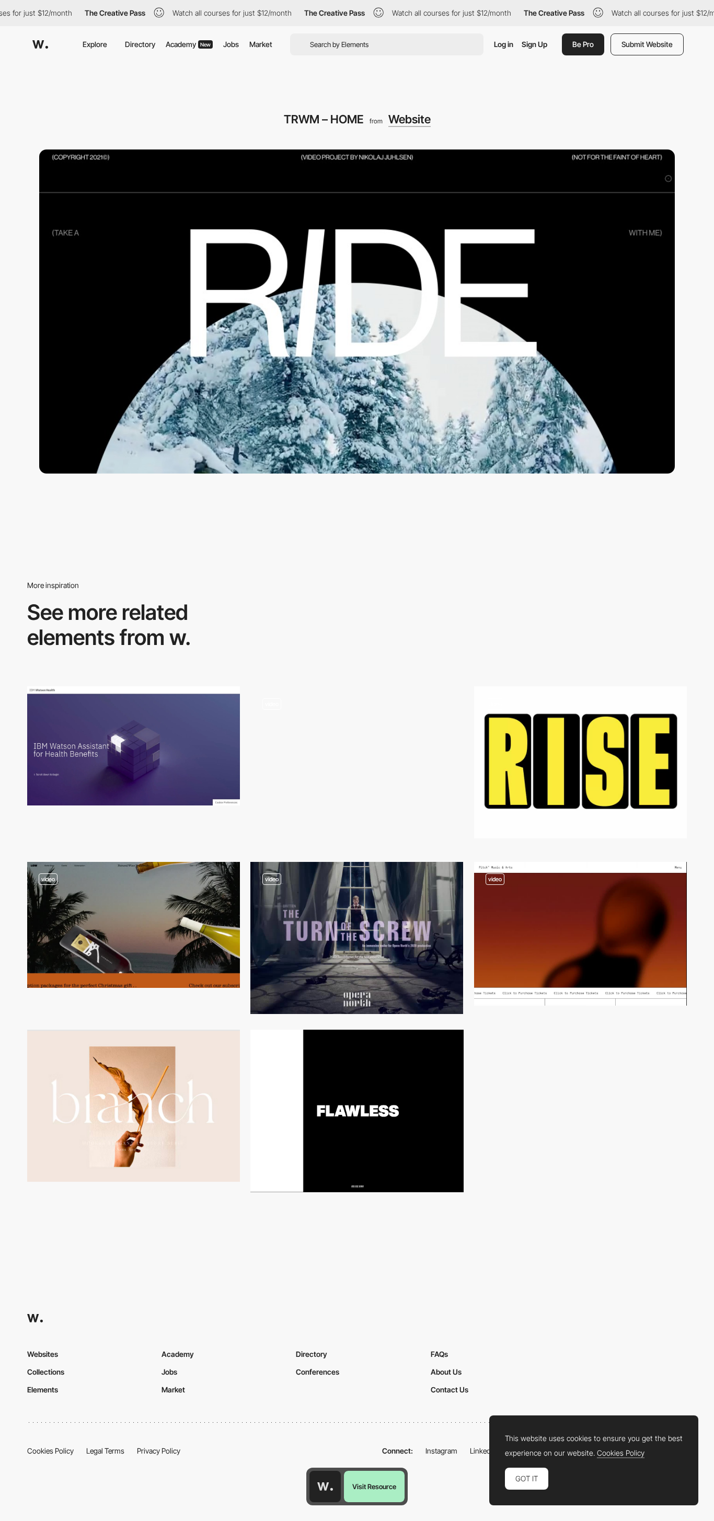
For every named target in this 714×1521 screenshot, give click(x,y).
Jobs (231, 44)
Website (409, 119)
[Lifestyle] (356, 766)
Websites (42, 1354)
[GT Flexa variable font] (580, 762)
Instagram (441, 1450)
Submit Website (647, 44)
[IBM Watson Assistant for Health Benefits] (133, 745)
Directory (140, 44)
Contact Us (449, 1389)
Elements (42, 1389)
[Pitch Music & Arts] (580, 934)
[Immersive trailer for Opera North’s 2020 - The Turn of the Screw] (356, 938)
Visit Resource (374, 1486)
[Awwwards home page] (325, 1486)
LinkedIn (483, 1450)
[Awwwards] (40, 44)
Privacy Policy (158, 1450)
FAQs (439, 1354)
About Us (446, 1371)
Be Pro (583, 44)
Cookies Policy (50, 1450)
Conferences (317, 1371)
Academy (188, 44)
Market (260, 44)
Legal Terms (105, 1450)
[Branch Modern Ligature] (133, 1106)
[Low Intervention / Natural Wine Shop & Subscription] (133, 925)
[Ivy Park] (356, 1111)
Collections (45, 1371)
